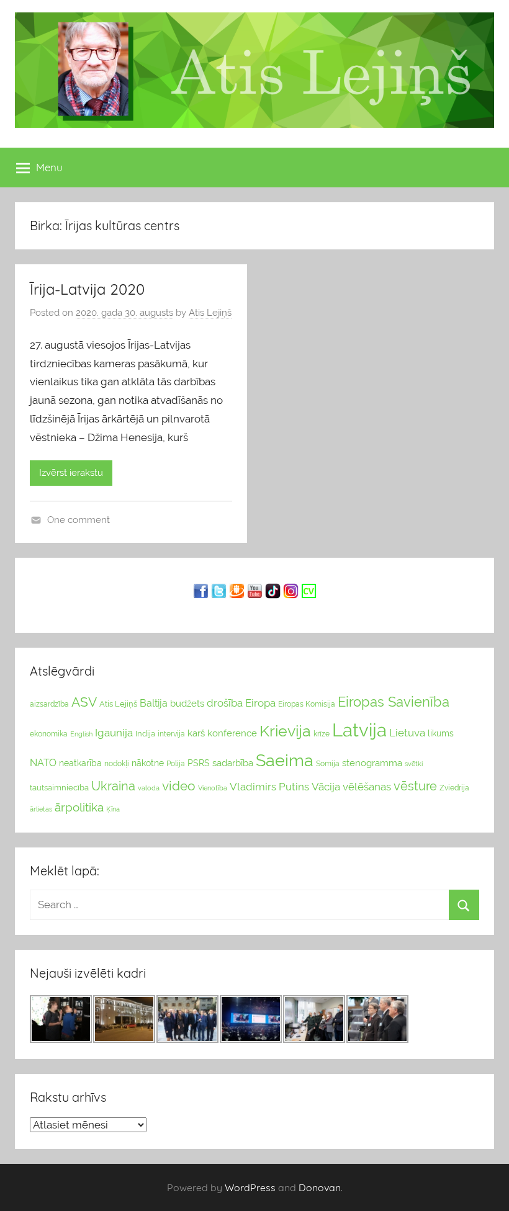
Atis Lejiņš (210, 312)
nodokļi (116, 763)
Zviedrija (454, 788)
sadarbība (232, 762)
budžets (187, 703)
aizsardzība (49, 704)
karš (196, 733)
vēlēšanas (367, 786)
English (81, 734)
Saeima (284, 760)
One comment (78, 519)
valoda (149, 788)
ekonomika (49, 734)
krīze (321, 734)
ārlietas (41, 809)
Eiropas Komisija (306, 704)
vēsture (415, 786)
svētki (414, 764)
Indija (145, 733)
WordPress (250, 1187)
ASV (84, 702)
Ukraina (113, 786)
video (179, 785)
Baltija (154, 703)
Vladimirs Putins (269, 786)
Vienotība (212, 788)
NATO (43, 763)
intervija (171, 734)
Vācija (326, 786)
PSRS (198, 763)
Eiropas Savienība (393, 702)
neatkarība (80, 763)
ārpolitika (79, 807)
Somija (328, 763)
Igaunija (114, 732)
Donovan (320, 1187)
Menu (49, 167)
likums (441, 733)
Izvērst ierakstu (71, 472)
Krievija (285, 731)
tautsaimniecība (59, 787)
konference (232, 733)
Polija (175, 763)
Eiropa (260, 703)
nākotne (148, 763)
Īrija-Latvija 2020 (87, 289)
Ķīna (113, 809)
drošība (225, 703)
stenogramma (372, 762)
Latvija (359, 730)
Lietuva (407, 732)
